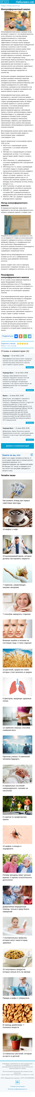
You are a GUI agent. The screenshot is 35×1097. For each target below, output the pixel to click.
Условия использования (17, 1086)
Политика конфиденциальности (17, 1089)
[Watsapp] (25, 336)
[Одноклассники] (20, 336)
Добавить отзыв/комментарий (17, 446)
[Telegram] (29, 336)
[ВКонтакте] (16, 336)
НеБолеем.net (25, 1)
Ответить (30, 367)
